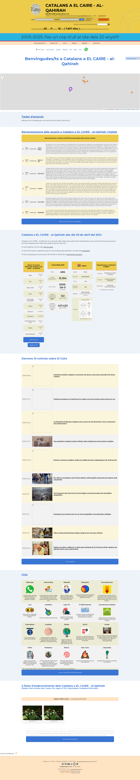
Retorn (75, 49)
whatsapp (86, 251)
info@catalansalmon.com (76, 769)
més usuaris (33, 339)
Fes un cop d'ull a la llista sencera (70, 672)
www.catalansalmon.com (84, 15)
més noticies (70, 561)
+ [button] (2, 76)
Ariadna (30, 328)
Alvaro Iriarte (30, 287)
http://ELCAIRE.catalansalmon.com (84, 761)
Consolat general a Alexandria (110, 279)
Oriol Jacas (30, 316)
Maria (30, 275)
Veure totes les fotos (70, 739)
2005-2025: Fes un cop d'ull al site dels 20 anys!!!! (70, 37)
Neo (30, 281)
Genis (30, 293)
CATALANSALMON (39, 43)
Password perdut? (89, 19)
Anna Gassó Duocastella (30, 299)
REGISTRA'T (104, 19)
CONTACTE (96, 43)
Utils (71, 49)
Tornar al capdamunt (131, 58)
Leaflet (104, 109)
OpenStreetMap (123, 109)
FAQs (80, 49)
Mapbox (137, 109)
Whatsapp (65, 49)
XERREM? (84, 43)
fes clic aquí (48, 247)
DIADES (74, 43)
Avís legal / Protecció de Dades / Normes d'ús (70, 770)
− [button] (2, 78)
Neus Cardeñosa (30, 334)
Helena (30, 306)
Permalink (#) (102, 15)
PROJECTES (53, 43)
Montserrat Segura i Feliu (30, 321)
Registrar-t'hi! (34, 345)
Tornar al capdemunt (7, 753)
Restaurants (33, 148)
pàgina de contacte (74, 254)
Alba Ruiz (30, 311)
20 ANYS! (58, 49)
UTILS (64, 43)
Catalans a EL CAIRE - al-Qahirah (110, 273)
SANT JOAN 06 (50, 49)
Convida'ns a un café (75, 772)
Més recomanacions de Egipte (70, 221)
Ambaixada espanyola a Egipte (110, 285)
